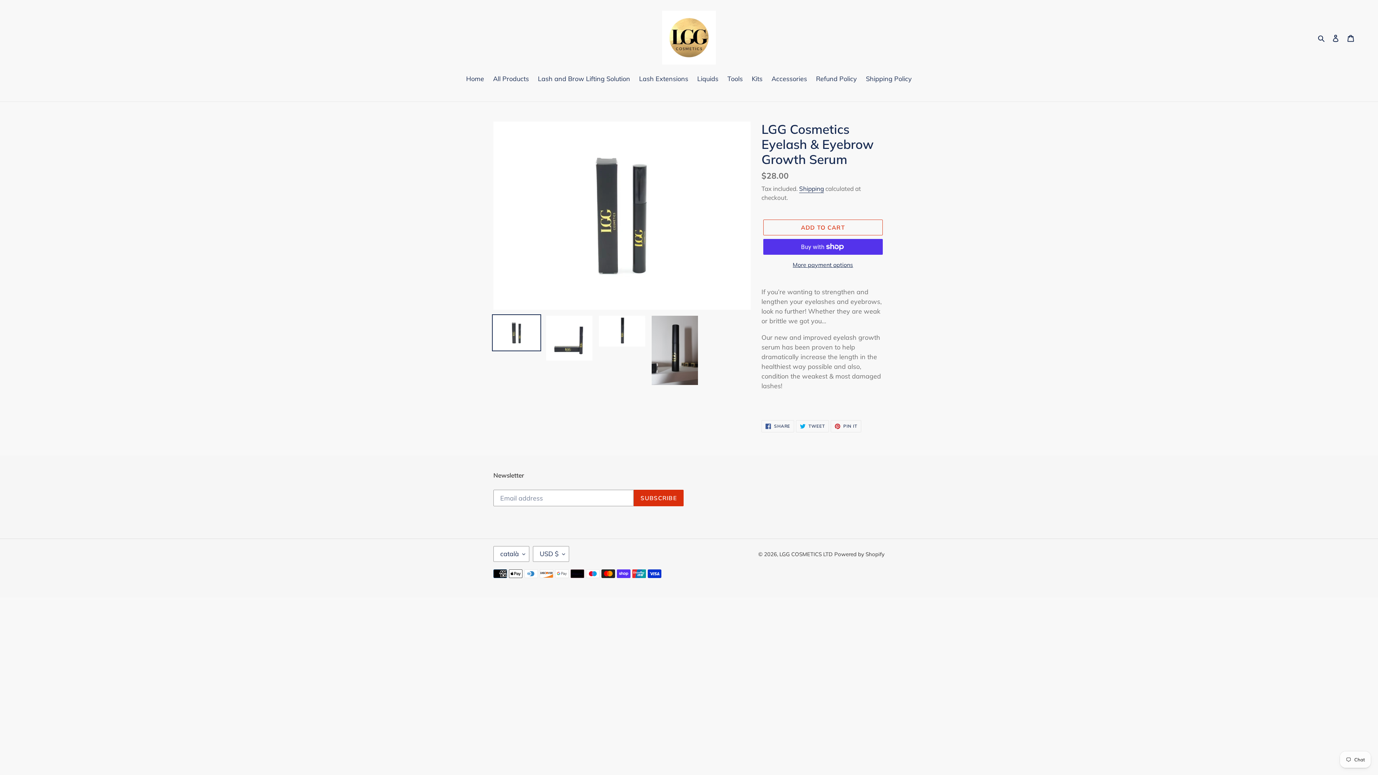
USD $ (549, 554)
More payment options (823, 264)
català (509, 554)
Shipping (811, 188)
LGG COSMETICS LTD (806, 554)
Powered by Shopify (859, 554)
